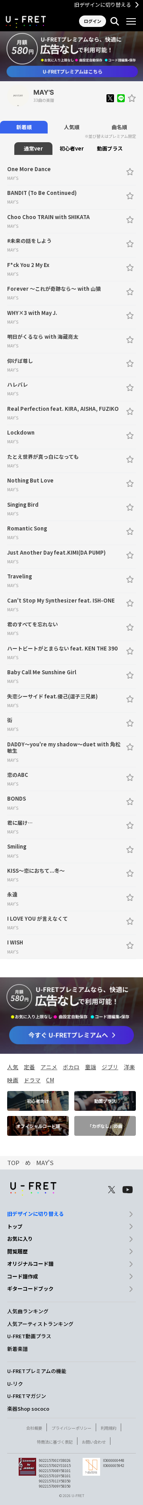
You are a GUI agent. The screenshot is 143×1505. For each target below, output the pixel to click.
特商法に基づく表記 (55, 1442)
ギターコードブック (30, 1288)
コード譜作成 (22, 1276)
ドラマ (32, 1080)
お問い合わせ (94, 1442)
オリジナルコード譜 (30, 1263)
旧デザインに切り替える (102, 4)
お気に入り (20, 1238)
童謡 (90, 1067)
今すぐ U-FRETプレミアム (71, 71)
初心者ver (72, 148)
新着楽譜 (17, 1348)
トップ (15, 1226)
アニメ (49, 1067)
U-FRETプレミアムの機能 (36, 1371)
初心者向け (38, 1101)
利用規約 (108, 1428)
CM (50, 1080)
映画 (12, 1080)
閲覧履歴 (17, 1251)
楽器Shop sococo (28, 1408)
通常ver (33, 148)
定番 (29, 1067)
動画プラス (110, 148)
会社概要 (34, 1428)
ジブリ (110, 1067)
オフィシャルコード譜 (38, 1126)
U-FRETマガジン (26, 1396)
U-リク (15, 1383)
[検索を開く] (114, 21)
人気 (12, 1067)
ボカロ (71, 1067)
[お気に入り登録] (130, 172)
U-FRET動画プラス (29, 1336)
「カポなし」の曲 (104, 1126)
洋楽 (129, 1067)
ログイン (92, 21)
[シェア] (110, 98)
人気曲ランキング (27, 1311)
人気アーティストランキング (40, 1324)
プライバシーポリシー (71, 1428)
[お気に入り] (132, 98)
